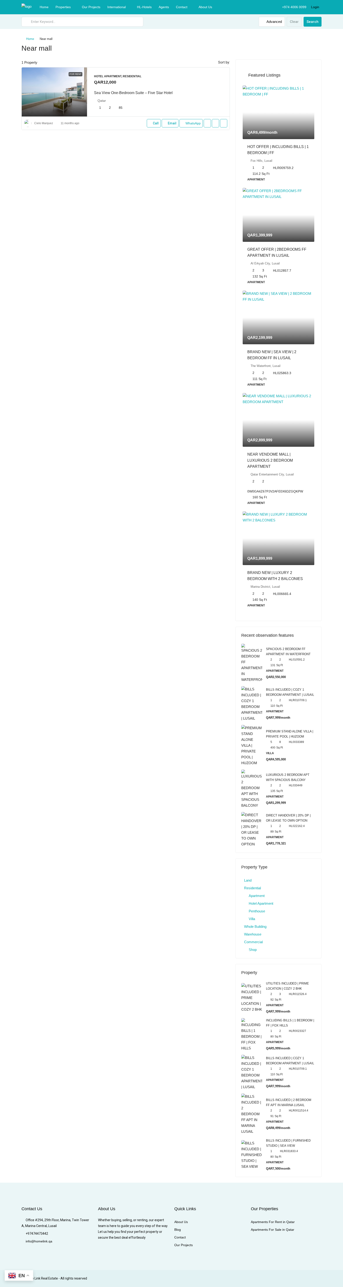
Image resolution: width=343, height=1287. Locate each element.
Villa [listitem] (252, 919)
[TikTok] (317, 1278)
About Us (205, 7)
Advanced (274, 22)
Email (172, 123)
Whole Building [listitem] (255, 926)
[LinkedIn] (285, 1278)
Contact (181, 7)
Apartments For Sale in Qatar (272, 1229)
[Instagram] (276, 1278)
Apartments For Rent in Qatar (273, 1222)
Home (44, 7)
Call (156, 123)
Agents (164, 7)
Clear (294, 22)
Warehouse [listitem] (252, 934)
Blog (177, 1229)
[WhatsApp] (309, 1278)
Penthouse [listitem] (257, 911)
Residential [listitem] (252, 888)
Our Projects (91, 7)
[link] (54, 91)
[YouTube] (301, 1278)
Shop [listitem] (253, 950)
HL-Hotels (144, 7)
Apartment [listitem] (257, 896)
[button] (313, 46)
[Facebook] (260, 1278)
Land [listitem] (248, 880)
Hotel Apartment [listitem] (261, 903)
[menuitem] (292, 7)
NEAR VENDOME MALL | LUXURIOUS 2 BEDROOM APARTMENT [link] (270, 460)
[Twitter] (268, 1278)
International (116, 7)
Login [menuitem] (315, 7)
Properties (63, 7)
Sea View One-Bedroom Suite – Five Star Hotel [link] (133, 93)
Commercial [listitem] (253, 942)
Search (312, 22)
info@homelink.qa (39, 1241)
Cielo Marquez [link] (43, 123)
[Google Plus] (293, 1278)
